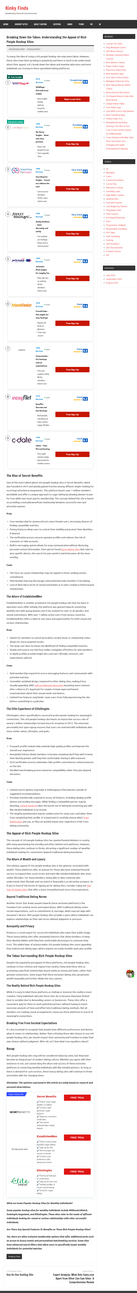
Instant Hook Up (28, 805)
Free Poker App (113, 107)
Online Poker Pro (114, 118)
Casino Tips (111, 183)
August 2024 (112, 282)
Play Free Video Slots (116, 69)
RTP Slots (110, 232)
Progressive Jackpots (116, 225)
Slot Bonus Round (114, 51)
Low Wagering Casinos (116, 206)
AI (100, 24)
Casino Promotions (115, 180)
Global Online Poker (115, 103)
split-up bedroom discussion (49, 685)
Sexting (57, 24)
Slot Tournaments (114, 247)
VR (91, 24)
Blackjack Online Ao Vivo (117, 81)
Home (5, 24)
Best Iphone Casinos (115, 62)
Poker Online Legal (115, 66)
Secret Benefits (46, 1096)
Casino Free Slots (114, 43)
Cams (70, 24)
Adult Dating (40, 24)
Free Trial (77, 1097)
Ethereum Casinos (114, 187)
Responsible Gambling (116, 228)
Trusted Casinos (113, 251)
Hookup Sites (21, 24)
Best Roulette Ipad (114, 73)
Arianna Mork (33, 49)
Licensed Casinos (114, 202)
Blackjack (110, 172)
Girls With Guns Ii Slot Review (120, 111)
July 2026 (110, 275)
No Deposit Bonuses (115, 217)
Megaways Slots (113, 210)
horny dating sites (70, 549)
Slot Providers (112, 243)
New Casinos (112, 213)
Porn (81, 24)
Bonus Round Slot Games (118, 92)
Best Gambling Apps (115, 114)
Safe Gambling (113, 236)
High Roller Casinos (115, 195)
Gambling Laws (113, 191)
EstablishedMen (47, 1136)
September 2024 (114, 279)
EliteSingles (44, 1170)
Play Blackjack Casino (116, 47)
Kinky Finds (16, 8)
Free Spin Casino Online (117, 77)
